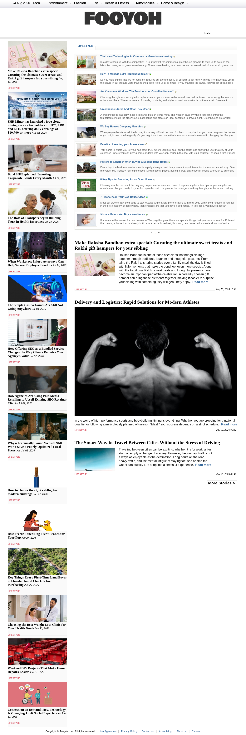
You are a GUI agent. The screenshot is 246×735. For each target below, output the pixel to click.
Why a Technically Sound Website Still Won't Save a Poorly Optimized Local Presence (35, 446)
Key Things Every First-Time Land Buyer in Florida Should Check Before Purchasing (37, 581)
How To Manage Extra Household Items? (124, 73)
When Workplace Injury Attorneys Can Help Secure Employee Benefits (36, 263)
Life (95, 3)
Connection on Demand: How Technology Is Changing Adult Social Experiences (37, 711)
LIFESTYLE (14, 88)
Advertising (165, 731)
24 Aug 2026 (21, 3)
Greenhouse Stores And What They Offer (124, 109)
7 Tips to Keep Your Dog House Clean (122, 196)
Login (207, 33)
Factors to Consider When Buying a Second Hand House (134, 161)
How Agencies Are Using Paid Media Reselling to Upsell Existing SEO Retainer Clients (37, 399)
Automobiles (144, 3)
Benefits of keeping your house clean (122, 144)
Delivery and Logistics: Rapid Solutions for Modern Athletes (137, 302)
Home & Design (172, 3)
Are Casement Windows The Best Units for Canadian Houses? (137, 91)
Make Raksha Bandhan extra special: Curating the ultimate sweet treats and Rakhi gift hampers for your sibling (35, 74)
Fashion (80, 3)
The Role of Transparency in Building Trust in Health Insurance (34, 219)
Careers (196, 731)
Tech (36, 3)
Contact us (148, 731)
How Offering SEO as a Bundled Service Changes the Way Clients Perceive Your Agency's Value (36, 352)
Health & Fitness (117, 3)
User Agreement (108, 731)
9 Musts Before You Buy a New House (122, 214)
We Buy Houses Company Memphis (121, 126)
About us (182, 731)
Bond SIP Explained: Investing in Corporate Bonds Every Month (31, 176)
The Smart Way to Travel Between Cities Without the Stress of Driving (147, 442)
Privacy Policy (129, 731)
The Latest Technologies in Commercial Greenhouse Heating (136, 56)
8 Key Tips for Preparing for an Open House (126, 179)
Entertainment (57, 3)
